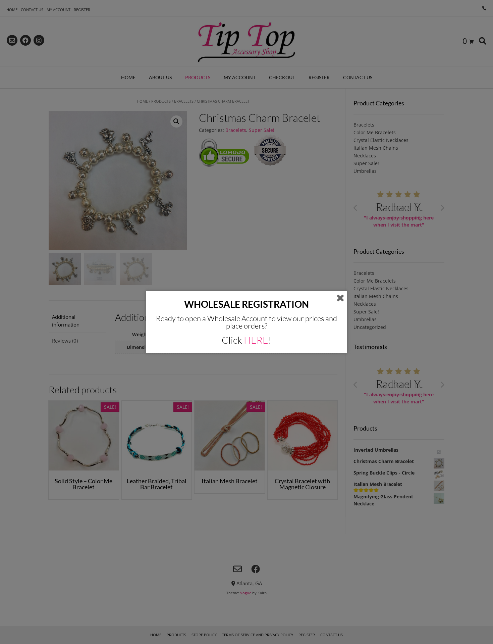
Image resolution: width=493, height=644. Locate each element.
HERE (256, 340)
